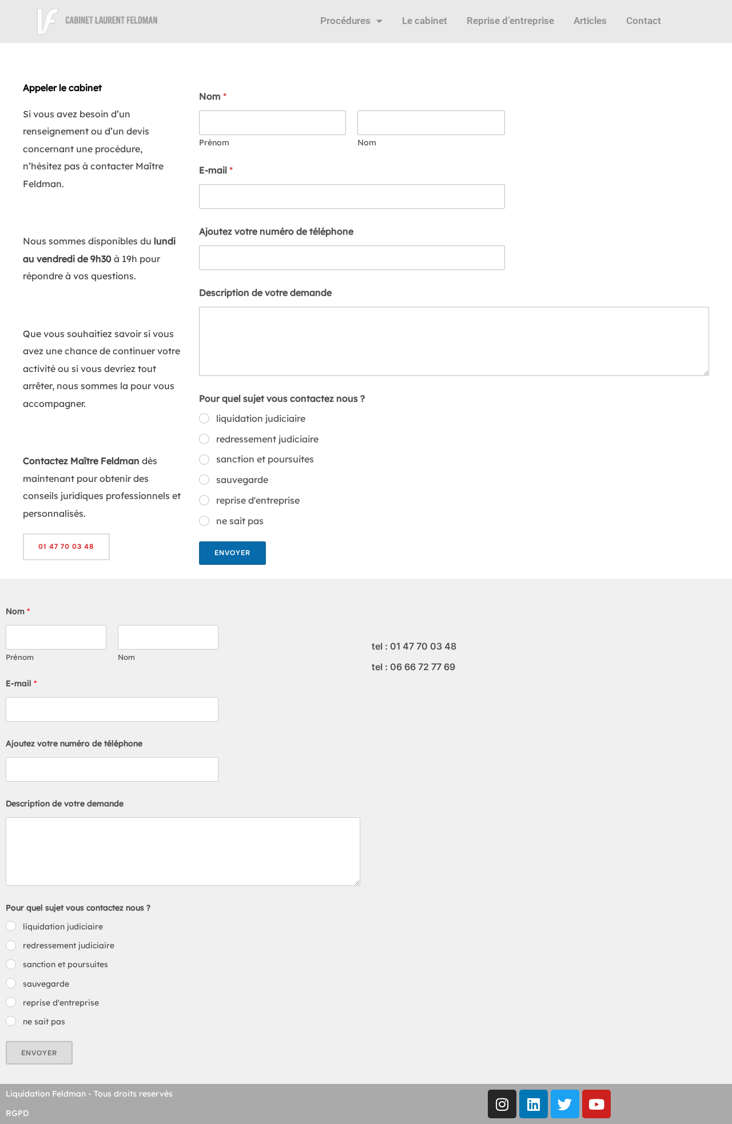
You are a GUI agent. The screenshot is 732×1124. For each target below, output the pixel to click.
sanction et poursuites (265, 459)
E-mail (216, 170)
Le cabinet (424, 20)
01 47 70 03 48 (66, 546)
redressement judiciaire (267, 439)
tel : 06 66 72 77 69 (413, 666)
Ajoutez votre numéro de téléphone (276, 231)
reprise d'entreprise (258, 500)
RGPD (17, 1113)
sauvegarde (242, 479)
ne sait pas (240, 521)
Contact (643, 20)
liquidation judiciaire (260, 418)
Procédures (345, 20)
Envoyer (232, 552)
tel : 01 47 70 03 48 (414, 646)
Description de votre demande (265, 292)
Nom (366, 143)
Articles (590, 20)
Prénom (214, 143)
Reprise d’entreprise (510, 20)
